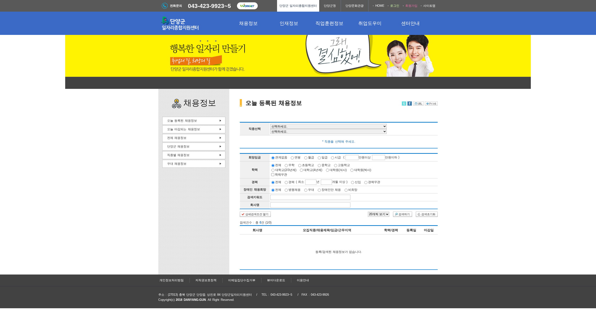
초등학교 (308, 165)
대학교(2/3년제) (285, 169)
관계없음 (281, 157)
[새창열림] (247, 6)
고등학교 (344, 165)
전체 (278, 165)
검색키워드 (254, 197)
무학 (291, 165)
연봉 (298, 157)
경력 (291, 182)
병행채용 (294, 189)
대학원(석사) (338, 169)
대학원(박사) (362, 169)
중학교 (326, 165)
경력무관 (374, 182)
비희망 (352, 189)
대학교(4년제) (313, 169)
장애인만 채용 (331, 189)
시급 (338, 157)
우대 (311, 189)
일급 (325, 157)
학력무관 (281, 174)
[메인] (193, 23)
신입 (358, 182)
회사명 (254, 205)
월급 (311, 157)
